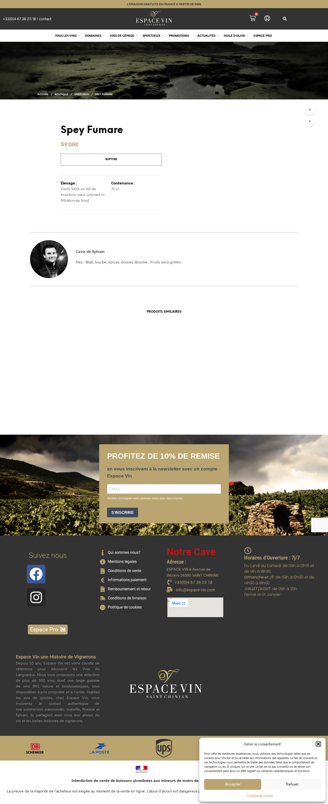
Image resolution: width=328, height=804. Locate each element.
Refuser (292, 784)
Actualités (206, 35)
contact (45, 18)
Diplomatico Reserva (125, 400)
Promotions (179, 35)
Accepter (233, 784)
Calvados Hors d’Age (68, 400)
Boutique (61, 94)
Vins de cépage (122, 35)
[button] (318, 744)
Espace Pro (263, 35)
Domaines (93, 35)
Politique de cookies (260, 795)
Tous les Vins (66, 35)
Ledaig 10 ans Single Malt (242, 400)
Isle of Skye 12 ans (181, 400)
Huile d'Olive (234, 35)
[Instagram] (36, 597)
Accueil (43, 94)
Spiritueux (151, 35)
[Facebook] (36, 574)
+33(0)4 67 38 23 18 (19, 18)
